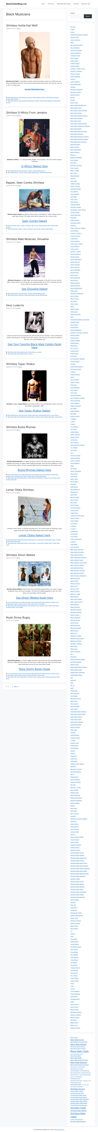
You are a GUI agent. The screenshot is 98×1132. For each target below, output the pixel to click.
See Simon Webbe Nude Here (34, 597)
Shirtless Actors (10, 476)
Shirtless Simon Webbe (20, 555)
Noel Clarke (74, 709)
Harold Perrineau (75, 395)
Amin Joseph (74, 58)
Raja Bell (73, 766)
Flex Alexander (75, 361)
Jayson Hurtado (75, 455)
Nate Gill (73, 680)
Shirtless (76, 4)
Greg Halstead (74, 387)
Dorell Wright (74, 327)
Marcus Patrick (75, 591)
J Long (72, 421)
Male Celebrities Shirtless (39, 97)
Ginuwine (21, 295)
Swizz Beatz (74, 928)
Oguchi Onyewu (75, 727)
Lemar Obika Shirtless (20, 489)
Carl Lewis (73, 181)
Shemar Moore (74, 847)
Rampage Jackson (76, 769)
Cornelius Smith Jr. (76, 233)
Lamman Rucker (75, 508)
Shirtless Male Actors (77, 881)
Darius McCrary (75, 262)
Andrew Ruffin (74, 66)
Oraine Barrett (74, 735)
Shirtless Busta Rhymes (21, 427)
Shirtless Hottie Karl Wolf (22, 25)
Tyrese (72, 988)
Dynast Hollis (74, 338)
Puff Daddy (28, 225)
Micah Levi (73, 633)
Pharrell (72, 751)
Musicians (73, 657)
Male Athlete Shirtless (77, 552)
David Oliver (74, 280)
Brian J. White (74, 170)
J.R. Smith (73, 429)
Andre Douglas (75, 63)
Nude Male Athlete (76, 717)
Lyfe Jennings (74, 547)
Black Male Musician (13, 97)
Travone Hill (74, 973)
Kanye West (74, 481)
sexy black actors (85, 1084)
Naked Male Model (76, 675)
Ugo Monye (73, 996)
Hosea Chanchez (75, 406)
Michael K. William (76, 643)
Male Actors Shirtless (77, 549)
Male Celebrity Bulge (76, 560)
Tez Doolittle (74, 955)
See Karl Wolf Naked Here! (34, 89)
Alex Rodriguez (75, 48)
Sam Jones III (74, 813)
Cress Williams (74, 246)
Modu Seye (73, 649)
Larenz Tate (74, 513)
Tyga (71, 986)
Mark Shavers (74, 604)
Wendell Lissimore (76, 1012)
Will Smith (73, 1020)
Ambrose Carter (75, 55)
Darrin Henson (74, 267)
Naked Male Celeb (76, 670)
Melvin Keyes (74, 623)
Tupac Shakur (54, 415)
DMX (71, 317)
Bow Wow (73, 163)
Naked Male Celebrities (77, 672)
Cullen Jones (74, 249)
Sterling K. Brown (75, 921)
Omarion (73, 732)
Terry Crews (74, 949)
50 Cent (72, 27)
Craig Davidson (75, 241)
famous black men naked (76, 1068)
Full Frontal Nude (75, 369)
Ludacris (39, 352)
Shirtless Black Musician (12, 99)
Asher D (72, 79)
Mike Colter (73, 646)
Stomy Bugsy (41, 675)
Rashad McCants (75, 772)
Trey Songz (73, 975)
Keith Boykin (74, 487)
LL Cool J (73, 528)
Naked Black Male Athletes (78, 667)
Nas (71, 677)
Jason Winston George (77, 445)
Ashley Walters (75, 82)
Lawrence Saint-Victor (77, 515)
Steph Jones (74, 918)
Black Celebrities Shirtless (78, 105)
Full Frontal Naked (75, 1070)
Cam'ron (73, 178)
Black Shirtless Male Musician (26, 100)
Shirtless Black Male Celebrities (80, 868)
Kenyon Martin (74, 497)
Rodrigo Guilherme (76, 800)
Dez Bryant (73, 301)
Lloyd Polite (74, 534)
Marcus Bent (74, 581)
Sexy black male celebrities (76, 1086)
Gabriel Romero (75, 374)
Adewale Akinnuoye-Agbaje (79, 35)
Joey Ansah (74, 474)
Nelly (72, 688)
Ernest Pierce (74, 351)
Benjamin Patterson (76, 89)
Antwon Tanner (75, 74)
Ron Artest (73, 808)
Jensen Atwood (75, 458)
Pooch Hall (73, 758)
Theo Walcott (74, 957)
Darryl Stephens (75, 270)
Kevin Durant (74, 500)
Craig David (74, 238)
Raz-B (72, 774)
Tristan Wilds (74, 978)
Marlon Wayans (75, 607)
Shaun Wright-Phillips (77, 837)
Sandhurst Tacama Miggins (78, 819)
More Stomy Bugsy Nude (34, 669)
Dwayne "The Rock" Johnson (79, 332)
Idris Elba (73, 413)
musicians (72, 1076)
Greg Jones (73, 390)
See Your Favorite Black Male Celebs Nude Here (34, 346)
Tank (71, 936)
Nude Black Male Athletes (78, 711)
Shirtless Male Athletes (77, 887)
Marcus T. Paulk (75, 594)
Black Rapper (31, 416)
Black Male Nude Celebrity (78, 142)
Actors (9, 474)
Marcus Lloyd (74, 589)
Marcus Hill (73, 586)
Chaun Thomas (75, 186)
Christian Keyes (75, 204)
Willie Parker (74, 1022)
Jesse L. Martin (75, 461)
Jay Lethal (73, 450)
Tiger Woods (74, 960)
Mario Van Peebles (76, 599)
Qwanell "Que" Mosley (77, 764)
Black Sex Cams (86, 4)
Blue (29, 605)
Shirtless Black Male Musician (31, 172)
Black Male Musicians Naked (79, 139)
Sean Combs (35, 225)
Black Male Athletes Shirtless (78, 1048)
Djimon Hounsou (75, 314)
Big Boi (72, 97)
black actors (74, 1037)
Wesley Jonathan (75, 1015)
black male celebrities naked (76, 1054)
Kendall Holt (74, 492)
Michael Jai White (75, 641)
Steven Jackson (75, 923)
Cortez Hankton (75, 236)
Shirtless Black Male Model (78, 871)
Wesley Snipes (74, 1017)
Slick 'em (73, 905)
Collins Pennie (74, 220)
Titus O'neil (73, 965)
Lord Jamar (73, 536)
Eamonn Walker (75, 340)
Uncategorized (74, 999)
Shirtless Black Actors (77, 853)
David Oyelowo (75, 283)
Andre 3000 (74, 61)
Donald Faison (74, 322)
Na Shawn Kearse (75, 662)
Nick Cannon (74, 704)
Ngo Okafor (73, 696)
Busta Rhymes (54, 474)
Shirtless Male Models (77, 894)
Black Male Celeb (12, 352)
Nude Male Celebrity (76, 722)
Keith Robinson (75, 489)
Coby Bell (73, 217)
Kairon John (74, 479)
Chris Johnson (74, 194)
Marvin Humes (74, 615)
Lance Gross (74, 510)
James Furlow (74, 437)
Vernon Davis (74, 1004)
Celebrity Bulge (75, 183)
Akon (72, 42)
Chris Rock (73, 197)
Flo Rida (72, 364)
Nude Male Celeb (75, 719)
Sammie (72, 816)
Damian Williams (75, 254)
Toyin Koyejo (74, 970)
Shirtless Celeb (39, 416)
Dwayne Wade (74, 335)
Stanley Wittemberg (76, 915)
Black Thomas (74, 147)
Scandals (73, 821)
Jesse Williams (74, 463)
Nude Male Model (75, 725)
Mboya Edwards (75, 617)
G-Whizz (30, 170)
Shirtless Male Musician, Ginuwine (27, 239)
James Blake (74, 432)
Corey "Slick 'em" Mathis (77, 228)
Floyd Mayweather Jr (76, 366)
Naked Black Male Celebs (64, 4)
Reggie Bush (74, 777)
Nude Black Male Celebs (78, 714)
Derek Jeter (74, 291)
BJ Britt (72, 100)
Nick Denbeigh (74, 706)
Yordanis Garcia (75, 1028)
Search (72, 13)
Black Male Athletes (76, 118)
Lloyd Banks (74, 531)
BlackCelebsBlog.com (16, 4)
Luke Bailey (73, 544)
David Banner (74, 272)
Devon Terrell (74, 298)
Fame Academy (32, 543)
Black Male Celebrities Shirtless (80, 126)
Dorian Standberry (76, 330)
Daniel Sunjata (74, 257)
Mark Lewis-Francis (76, 602)
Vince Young (74, 1007)
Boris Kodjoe (74, 160)
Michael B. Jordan (75, 636)
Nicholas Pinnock (75, 698)
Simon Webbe (41, 604)
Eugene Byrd (74, 353)
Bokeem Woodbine (76, 157)
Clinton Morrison (75, 215)
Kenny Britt (73, 495)
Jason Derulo (74, 442)
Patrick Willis (74, 745)
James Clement (75, 434)
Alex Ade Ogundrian (76, 45)
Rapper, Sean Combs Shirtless (25, 182)
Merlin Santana (75, 625)
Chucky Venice (74, 212)
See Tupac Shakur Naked (34, 410)
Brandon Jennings (76, 165)
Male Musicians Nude (77, 573)
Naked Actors (74, 664)
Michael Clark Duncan (77, 638)
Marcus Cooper (75, 583)
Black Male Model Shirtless (78, 131)
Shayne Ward (74, 842)
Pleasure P (73, 756)
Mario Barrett (74, 596)
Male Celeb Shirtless (76, 555)
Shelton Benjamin (75, 845)
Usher (72, 1002)
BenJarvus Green (75, 92)
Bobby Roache (74, 152)
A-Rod (72, 29)
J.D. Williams (74, 427)
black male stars (74, 1066)
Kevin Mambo (74, 505)
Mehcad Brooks (75, 620)
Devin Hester (74, 296)
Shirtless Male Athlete (77, 884)
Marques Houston (75, 610)
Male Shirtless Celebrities (52, 97)
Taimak (72, 934)
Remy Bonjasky (75, 779)
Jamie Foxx (73, 440)
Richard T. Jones (75, 787)
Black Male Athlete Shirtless (79, 116)
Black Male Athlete (76, 113)
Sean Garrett (74, 826)
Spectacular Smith (76, 913)
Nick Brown (73, 701)
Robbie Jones (74, 792)
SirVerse (73, 902)
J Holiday (73, 419)
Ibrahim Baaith (74, 411)
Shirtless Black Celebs (44, 225)
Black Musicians (23, 97)
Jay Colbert (74, 447)
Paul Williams (74, 748)
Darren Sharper (75, 265)
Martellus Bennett (75, 612)
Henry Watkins (74, 403)
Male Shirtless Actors (74, 1074)
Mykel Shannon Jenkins (77, 659)
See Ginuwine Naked (34, 288)
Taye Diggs (73, 939)
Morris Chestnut (75, 651)
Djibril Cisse (74, 312)
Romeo (72, 806)
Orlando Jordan (75, 738)
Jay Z (72, 453)
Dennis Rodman (75, 285)
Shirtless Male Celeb (29, 295)
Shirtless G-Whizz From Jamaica (26, 112)
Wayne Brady (74, 1009)
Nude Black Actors (87, 1080)
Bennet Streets (75, 95)
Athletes (72, 87)
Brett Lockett (74, 168)
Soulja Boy (73, 910)
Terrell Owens (74, 944)
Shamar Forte (74, 832)
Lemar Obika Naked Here (34, 535)
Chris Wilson (74, 202)
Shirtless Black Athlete (77, 855)
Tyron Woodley (75, 991)
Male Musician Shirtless (77, 570)
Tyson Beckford (75, 994)
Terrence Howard (75, 947)
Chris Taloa (73, 199)
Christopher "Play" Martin (78, 210)
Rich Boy (73, 785)
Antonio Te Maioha (76, 71)
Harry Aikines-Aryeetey (77, 398)
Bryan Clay (73, 173)
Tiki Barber (73, 962)
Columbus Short (75, 223)
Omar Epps (73, 730)
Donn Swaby (74, 325)
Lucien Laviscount (76, 539)
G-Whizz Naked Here (34, 166)
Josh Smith (73, 476)
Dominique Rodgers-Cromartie (79, 319)
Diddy (18, 225)
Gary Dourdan (74, 380)
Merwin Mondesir (75, 628)
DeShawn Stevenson (76, 293)
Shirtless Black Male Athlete (78, 1095)
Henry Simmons (75, 400)
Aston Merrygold (75, 84)
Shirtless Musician (10, 607)
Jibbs (72, 466)
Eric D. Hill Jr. (74, 348)
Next (16, 686)
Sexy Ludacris (15, 305)
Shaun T (73, 834)
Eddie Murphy (74, 343)
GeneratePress (60, 1129)
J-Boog (72, 424)
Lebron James (74, 518)
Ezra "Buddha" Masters (77, 359)
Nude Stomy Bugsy (18, 617)
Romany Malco (74, 803)
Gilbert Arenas (74, 382)
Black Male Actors (16, 474)
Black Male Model (75, 129)
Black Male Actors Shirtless (78, 110)
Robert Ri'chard (75, 795)
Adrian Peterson (75, 40)
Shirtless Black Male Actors (78, 863)
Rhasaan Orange (75, 782)
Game (72, 377)
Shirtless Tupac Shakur (20, 364)
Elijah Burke (74, 346)
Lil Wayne (73, 526)
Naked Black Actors (75, 1078)
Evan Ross (73, 356)
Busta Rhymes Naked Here (34, 470)
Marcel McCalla (75, 578)
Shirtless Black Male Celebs (78, 1101)
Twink (72, 983)
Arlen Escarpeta (75, 76)
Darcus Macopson (75, 259)
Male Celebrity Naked (77, 565)
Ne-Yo (72, 685)
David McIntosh (75, 278)
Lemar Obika (40, 539)
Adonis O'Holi (74, 37)
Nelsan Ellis (73, 691)
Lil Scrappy (73, 523)
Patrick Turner (74, 743)
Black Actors (74, 102)
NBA (71, 683)
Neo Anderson (74, 693)
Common (73, 225)
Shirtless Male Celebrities (46, 100)
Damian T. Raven (75, 251)
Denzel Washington (76, 288)
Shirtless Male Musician (46, 172)
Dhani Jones (74, 304)
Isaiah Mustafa (74, 416)
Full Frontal (51, 4)
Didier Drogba (74, 309)
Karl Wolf (30, 97)
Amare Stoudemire (76, 50)
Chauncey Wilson (75, 189)
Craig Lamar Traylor (76, 244)
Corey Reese (74, 231)
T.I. (71, 931)
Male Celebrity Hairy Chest (78, 562)
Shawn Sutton (74, 840)
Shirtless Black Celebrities (78, 858)
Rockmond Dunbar (76, 798)
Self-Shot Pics (74, 829)
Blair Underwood (75, 150)
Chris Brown (74, 191)
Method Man (74, 630)
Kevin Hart (73, 502)
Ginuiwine (30, 293)
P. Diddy (22, 225)
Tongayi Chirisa (75, 968)
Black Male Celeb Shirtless (78, 123)
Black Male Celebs (75, 1056)
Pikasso (72, 753)
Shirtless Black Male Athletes (79, 866)
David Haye (74, 275)
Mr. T (72, 654)
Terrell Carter (74, 941)
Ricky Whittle (74, 790)
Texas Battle (74, 952)
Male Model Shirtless (76, 568)
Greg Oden (73, 393)
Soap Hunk (73, 907)
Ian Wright (73, 408)
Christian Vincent (75, 207)
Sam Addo (73, 811)
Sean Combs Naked (34, 220)
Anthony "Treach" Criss (77, 68)
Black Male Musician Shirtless (79, 136)
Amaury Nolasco (75, 53)
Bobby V (73, 155)
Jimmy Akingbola (75, 471)
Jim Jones (73, 468)
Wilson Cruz (74, 1025)
